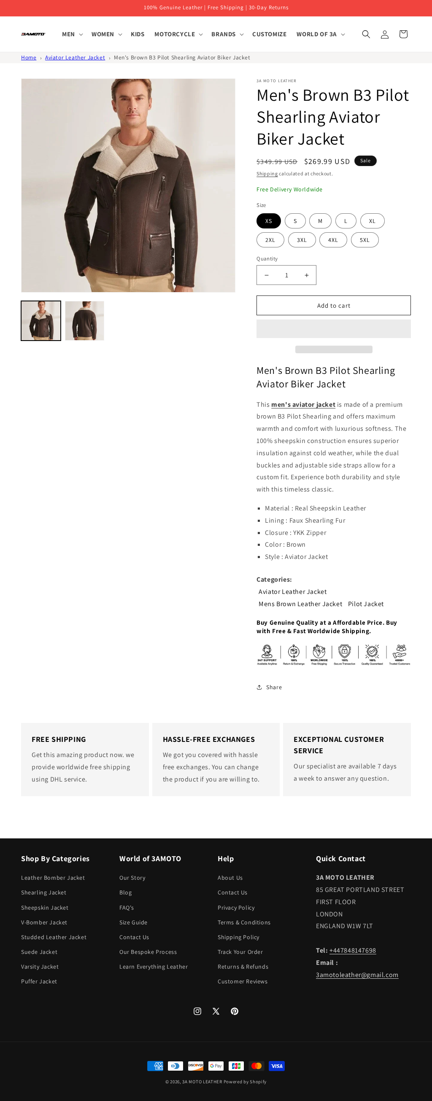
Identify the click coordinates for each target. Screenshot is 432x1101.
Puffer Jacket (39, 981)
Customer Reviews (243, 981)
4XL (333, 240)
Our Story (132, 877)
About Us (230, 877)
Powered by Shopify (245, 1082)
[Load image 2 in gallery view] (85, 321)
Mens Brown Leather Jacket (300, 603)
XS (268, 221)
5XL (365, 240)
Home (28, 57)
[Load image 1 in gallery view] (41, 321)
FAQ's (126, 907)
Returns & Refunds (243, 966)
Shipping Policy (238, 937)
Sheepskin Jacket (45, 907)
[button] (333, 329)
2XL (270, 240)
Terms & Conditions (244, 922)
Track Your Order (240, 952)
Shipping (267, 173)
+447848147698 (352, 950)
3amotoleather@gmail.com (357, 974)
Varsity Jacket (40, 966)
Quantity (267, 258)
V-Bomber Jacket (44, 922)
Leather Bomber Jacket (53, 877)
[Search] (366, 34)
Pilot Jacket (366, 603)
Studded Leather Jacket (53, 937)
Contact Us (134, 937)
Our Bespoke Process (148, 952)
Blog (125, 892)
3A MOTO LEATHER (202, 1082)
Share (274, 687)
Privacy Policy (236, 907)
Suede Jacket (39, 952)
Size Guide (133, 922)
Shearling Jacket (44, 892)
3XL (302, 240)
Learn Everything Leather (153, 966)
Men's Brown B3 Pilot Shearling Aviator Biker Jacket (182, 57)
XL (372, 221)
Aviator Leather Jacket (75, 57)
